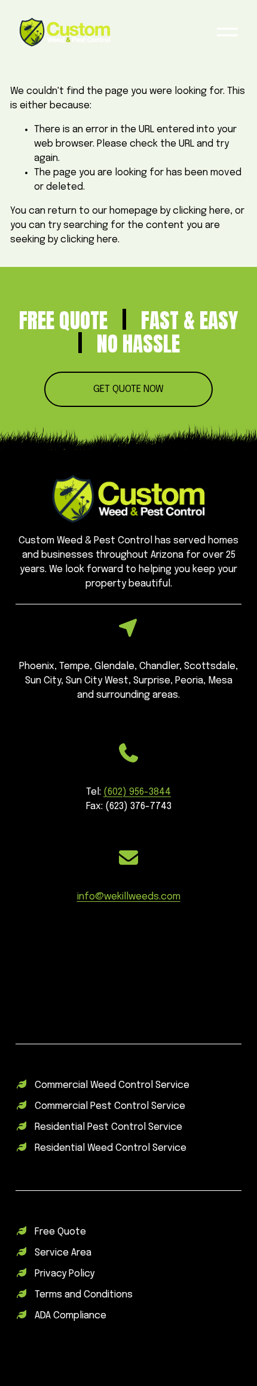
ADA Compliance (70, 1316)
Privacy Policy (64, 1274)
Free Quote (60, 1232)
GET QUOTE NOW (128, 389)
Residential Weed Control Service (110, 1148)
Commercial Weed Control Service (112, 1085)
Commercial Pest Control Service (110, 1106)
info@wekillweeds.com (128, 897)
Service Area (63, 1253)
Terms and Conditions (84, 1295)
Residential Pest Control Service (108, 1127)
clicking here (201, 211)
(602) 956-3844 (137, 792)
